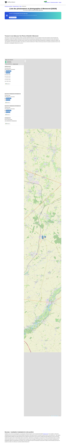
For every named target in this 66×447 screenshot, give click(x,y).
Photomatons (9, 61)
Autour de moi (47, 2)
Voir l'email (8, 72)
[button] (42, 237)
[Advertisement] (33, 27)
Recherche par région (54, 2)
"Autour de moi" (45, 433)
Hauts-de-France (16, 6)
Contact (60, 2)
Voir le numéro (8, 98)
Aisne (21, 6)
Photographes (9, 62)
